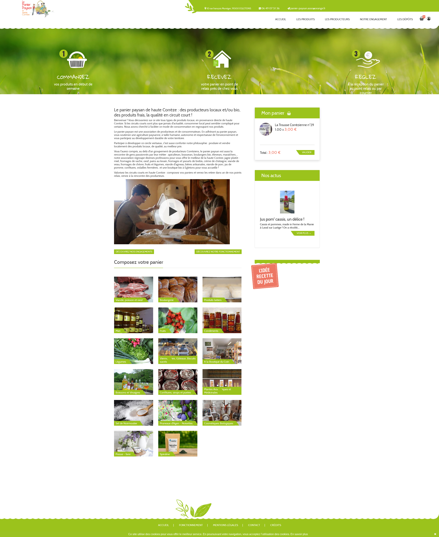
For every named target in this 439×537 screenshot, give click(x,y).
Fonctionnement (191, 525)
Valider (306, 152)
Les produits (305, 19)
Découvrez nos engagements (134, 251)
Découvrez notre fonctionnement (218, 251)
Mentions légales (225, 525)
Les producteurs (337, 19)
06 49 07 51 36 (270, 8)
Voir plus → (304, 233)
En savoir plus (299, 534)
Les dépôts (405, 19)
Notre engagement (373, 19)
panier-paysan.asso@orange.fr (307, 8)
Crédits (275, 525)
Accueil (280, 19)
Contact (254, 525)
